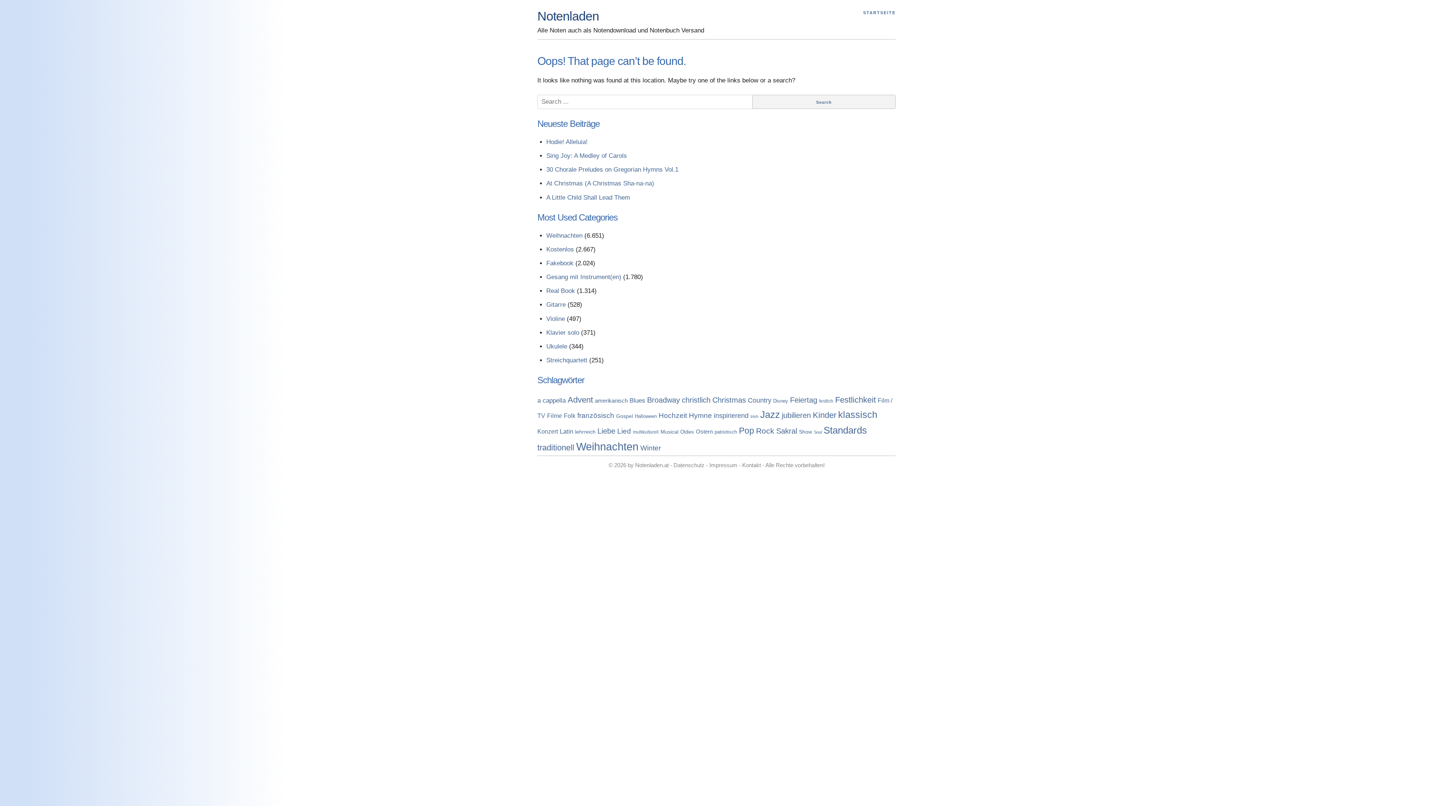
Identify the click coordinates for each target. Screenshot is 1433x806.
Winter (650, 448)
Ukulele (556, 346)
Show (805, 432)
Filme (554, 415)
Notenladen (568, 16)
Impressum (723, 465)
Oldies (687, 432)
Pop (746, 430)
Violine (555, 318)
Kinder (824, 415)
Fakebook (560, 263)
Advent (580, 399)
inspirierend (731, 415)
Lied (624, 431)
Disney (780, 401)
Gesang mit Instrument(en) (583, 277)
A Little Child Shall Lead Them (588, 197)
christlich (696, 400)
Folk (569, 415)
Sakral (786, 431)
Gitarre (556, 304)
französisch (595, 415)
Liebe (606, 431)
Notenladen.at (652, 465)
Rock (765, 431)
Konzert (547, 431)
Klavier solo (562, 332)
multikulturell (646, 432)
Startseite (879, 12)
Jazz (770, 414)
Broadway (663, 400)
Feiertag (803, 400)
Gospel (624, 416)
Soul (818, 432)
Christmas (729, 400)
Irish (754, 416)
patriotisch (726, 432)
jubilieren (796, 415)
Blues (637, 400)
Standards (845, 430)
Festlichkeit (855, 399)
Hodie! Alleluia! (567, 142)
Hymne (700, 415)
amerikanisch (611, 401)
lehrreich (585, 432)
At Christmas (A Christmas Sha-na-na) (600, 183)
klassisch (857, 414)
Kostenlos (560, 249)
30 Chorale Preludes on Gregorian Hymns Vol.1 (612, 169)
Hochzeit (673, 415)
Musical (669, 432)
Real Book (560, 290)
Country (759, 400)
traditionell (555, 447)
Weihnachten (564, 235)
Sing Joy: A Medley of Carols (586, 155)
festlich (826, 401)
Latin (566, 431)
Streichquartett (566, 360)
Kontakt (751, 465)
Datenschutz (689, 465)
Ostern (704, 432)
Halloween (646, 416)
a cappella (551, 400)
